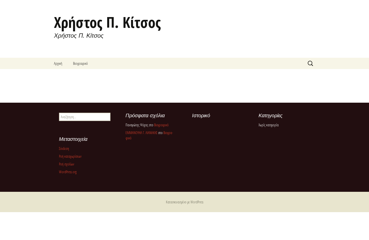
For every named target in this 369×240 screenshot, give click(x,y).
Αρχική (58, 63)
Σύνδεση (64, 148)
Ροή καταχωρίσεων (70, 156)
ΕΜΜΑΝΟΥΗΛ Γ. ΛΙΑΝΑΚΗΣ (141, 132)
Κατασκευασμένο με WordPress (184, 202)
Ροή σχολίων (66, 164)
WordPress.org (68, 171)
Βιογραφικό (80, 63)
